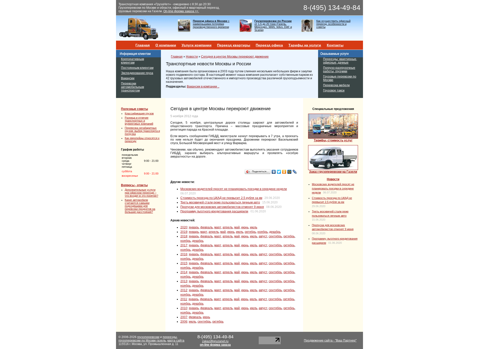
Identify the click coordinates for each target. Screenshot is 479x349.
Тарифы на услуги (304, 45)
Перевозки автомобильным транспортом (132, 87)
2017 (183, 245)
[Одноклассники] (284, 172)
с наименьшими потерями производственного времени (211, 23)
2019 (183, 232)
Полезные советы (134, 109)
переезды (170, 337)
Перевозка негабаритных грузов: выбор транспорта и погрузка (142, 130)
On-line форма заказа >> (181, 11)
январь (194, 227)
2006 (183, 321)
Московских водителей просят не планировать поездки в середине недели (233, 189)
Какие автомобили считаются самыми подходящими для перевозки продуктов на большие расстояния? (140, 205)
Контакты (335, 45)
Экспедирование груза (137, 73)
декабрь (275, 232)
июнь (244, 227)
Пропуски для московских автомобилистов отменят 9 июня (222, 207)
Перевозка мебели (336, 85)
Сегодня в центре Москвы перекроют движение (235, 56)
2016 (183, 254)
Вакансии (127, 78)
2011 (183, 299)
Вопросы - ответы (134, 185)
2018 (183, 236)
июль (253, 227)
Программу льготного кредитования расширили (214, 211)
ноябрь (262, 232)
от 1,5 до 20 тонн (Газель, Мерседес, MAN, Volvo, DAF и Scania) (273, 25)
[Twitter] (279, 172)
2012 (183, 290)
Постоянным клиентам (137, 68)
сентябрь (275, 236)
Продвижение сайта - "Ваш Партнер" (330, 340)
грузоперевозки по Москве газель (142, 340)
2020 (183, 227)
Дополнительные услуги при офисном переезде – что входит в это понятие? (141, 192)
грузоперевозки (148, 337)
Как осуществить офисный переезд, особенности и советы (333, 23)
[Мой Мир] (289, 172)
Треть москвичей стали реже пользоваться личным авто (220, 202)
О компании (165, 45)
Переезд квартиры (233, 45)
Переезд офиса (269, 45)
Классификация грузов (139, 113)
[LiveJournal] (294, 172)
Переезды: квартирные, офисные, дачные (340, 60)
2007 (183, 317)
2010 (183, 308)
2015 (183, 263)
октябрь (250, 232)
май (237, 227)
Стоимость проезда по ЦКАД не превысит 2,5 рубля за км (221, 198)
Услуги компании (197, 45)
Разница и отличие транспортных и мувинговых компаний (139, 120)
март (217, 227)
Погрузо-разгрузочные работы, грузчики (339, 69)
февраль (206, 227)
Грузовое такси (334, 90)
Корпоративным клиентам (132, 60)
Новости (192, 56)
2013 (183, 281)
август (263, 236)
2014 (183, 272)
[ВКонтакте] (273, 172)
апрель (228, 227)
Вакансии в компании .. (203, 86)
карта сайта (175, 340)
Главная (142, 45)
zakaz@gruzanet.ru (215, 341)
